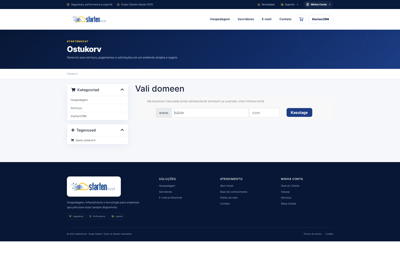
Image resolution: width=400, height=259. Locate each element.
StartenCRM (320, 19)
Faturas (285, 191)
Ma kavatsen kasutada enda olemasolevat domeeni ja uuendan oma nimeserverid (205, 101)
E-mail (267, 19)
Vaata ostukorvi (85, 140)
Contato (285, 19)
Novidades (268, 4)
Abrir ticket (226, 185)
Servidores (246, 19)
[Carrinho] (301, 19)
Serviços (76, 108)
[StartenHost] (90, 19)
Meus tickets (288, 203)
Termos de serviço (312, 234)
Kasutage (299, 112)
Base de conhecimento (233, 191)
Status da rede (229, 197)
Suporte (289, 4)
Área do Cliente (290, 185)
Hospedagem (220, 19)
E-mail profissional (170, 197)
